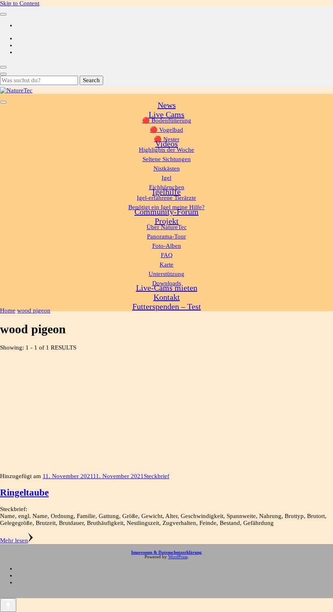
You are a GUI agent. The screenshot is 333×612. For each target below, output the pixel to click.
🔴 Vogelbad (166, 130)
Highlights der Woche (166, 149)
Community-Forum (166, 211)
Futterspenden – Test (166, 306)
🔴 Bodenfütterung (166, 120)
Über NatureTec (167, 227)
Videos (166, 143)
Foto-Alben (166, 246)
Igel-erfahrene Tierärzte (166, 198)
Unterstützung (166, 274)
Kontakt (167, 297)
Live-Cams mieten (166, 287)
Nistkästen (167, 168)
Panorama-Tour (166, 236)
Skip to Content (19, 3)
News (167, 105)
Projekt (167, 220)
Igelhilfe (166, 191)
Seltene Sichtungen (167, 159)
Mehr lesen (14, 540)
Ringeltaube (24, 492)
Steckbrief (156, 476)
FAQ (167, 255)
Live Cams (166, 114)
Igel (166, 178)
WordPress (178, 557)
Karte (166, 264)
